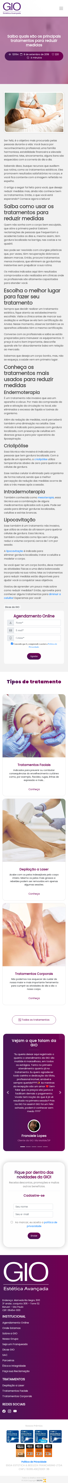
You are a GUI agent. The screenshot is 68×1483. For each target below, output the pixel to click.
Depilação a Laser (13, 1385)
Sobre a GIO (9, 1333)
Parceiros (8, 1360)
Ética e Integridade (14, 1366)
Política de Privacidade (34, 1461)
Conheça (34, 789)
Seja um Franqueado (15, 1344)
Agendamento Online (15, 1322)
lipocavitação (14, 551)
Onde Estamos (11, 1328)
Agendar (34, 656)
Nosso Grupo (10, 1339)
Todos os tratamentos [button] (35, 1020)
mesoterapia (46, 497)
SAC (4, 1355)
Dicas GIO (8, 1349)
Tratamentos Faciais (15, 1391)
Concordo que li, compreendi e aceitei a (35, 645)
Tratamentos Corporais (17, 1396)
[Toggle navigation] (61, 8)
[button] (7, 1092)
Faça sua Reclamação (16, 1371)
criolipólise (40, 459)
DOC (39, 1480)
